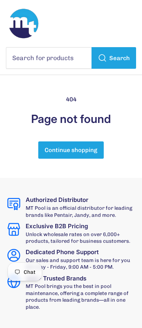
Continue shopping (71, 150)
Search (119, 58)
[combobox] (71, 58)
